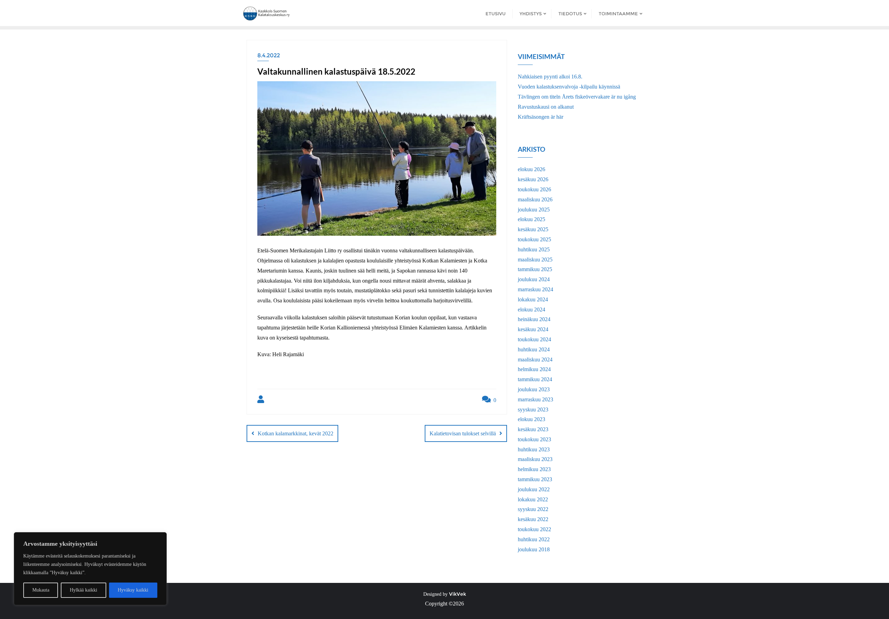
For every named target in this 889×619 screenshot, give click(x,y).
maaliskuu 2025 (535, 259)
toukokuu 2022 (534, 529)
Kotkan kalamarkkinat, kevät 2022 (295, 433)
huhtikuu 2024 (534, 349)
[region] (90, 568)
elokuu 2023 (531, 419)
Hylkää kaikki (83, 590)
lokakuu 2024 (533, 299)
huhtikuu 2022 (534, 539)
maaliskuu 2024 (535, 359)
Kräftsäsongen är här (540, 117)
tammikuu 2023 (535, 479)
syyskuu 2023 (533, 409)
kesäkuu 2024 (533, 329)
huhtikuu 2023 (534, 449)
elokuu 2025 (531, 219)
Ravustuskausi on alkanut (546, 107)
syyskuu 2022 (533, 509)
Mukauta (40, 590)
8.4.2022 (268, 55)
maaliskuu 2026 (535, 199)
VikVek (457, 594)
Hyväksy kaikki (133, 590)
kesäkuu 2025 (533, 229)
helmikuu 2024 (534, 369)
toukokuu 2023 (534, 439)
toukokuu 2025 (534, 239)
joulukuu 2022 (534, 489)
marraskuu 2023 (535, 399)
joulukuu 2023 (534, 389)
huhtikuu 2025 (534, 249)
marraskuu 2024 (535, 289)
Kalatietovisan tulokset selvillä (463, 433)
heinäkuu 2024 (534, 319)
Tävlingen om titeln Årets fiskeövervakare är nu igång (577, 97)
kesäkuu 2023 (533, 429)
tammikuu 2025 (535, 269)
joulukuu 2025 (534, 209)
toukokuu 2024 (534, 339)
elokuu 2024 (531, 309)
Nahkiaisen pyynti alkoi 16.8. (550, 77)
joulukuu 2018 (534, 549)
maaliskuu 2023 (535, 459)
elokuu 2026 (531, 169)
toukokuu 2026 (534, 189)
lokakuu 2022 (533, 499)
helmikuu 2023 (534, 469)
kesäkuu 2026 (533, 179)
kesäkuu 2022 (533, 519)
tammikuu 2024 (535, 379)
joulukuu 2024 (534, 279)
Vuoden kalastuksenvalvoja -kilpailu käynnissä (569, 87)
